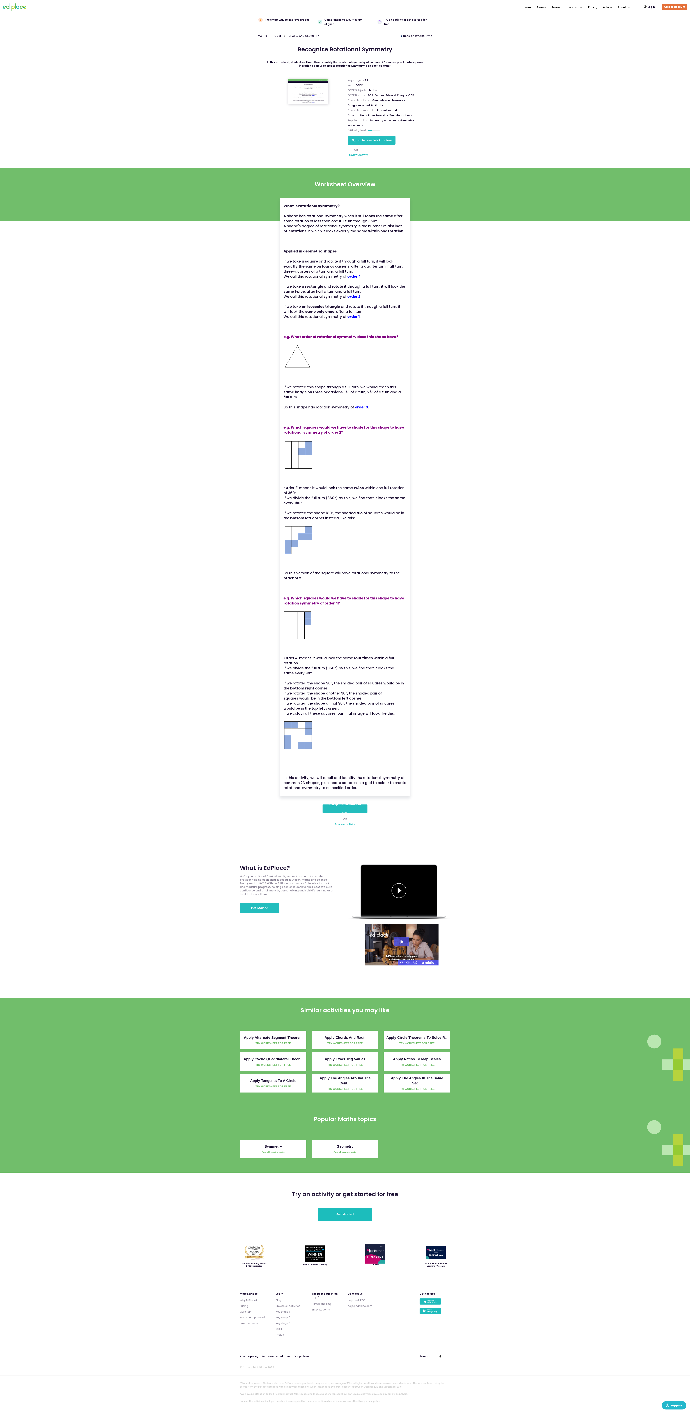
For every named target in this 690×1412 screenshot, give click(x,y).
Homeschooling (321, 1304)
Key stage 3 (283, 1323)
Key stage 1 (283, 1312)
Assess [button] (541, 7)
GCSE (359, 85)
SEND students (321, 1309)
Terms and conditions (275, 1356)
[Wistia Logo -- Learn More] (428, 962)
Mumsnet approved (252, 1317)
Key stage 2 (283, 1317)
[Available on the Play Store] (435, 1312)
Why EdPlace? (248, 1300)
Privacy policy (249, 1356)
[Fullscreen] (414, 962)
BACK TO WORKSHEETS (417, 36)
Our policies (301, 1356)
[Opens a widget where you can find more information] (674, 1405)
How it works (574, 7)
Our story (246, 1312)
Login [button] (651, 7)
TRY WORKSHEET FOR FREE (273, 1043)
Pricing (592, 7)
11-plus (280, 1335)
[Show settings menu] (407, 962)
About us (624, 7)
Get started (259, 908)
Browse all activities (288, 1306)
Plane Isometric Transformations (390, 115)
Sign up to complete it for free (372, 140)
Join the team (249, 1323)
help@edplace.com (360, 1306)
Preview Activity (358, 155)
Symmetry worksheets (384, 120)
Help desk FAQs (357, 1300)
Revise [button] (555, 7)
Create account (674, 7)
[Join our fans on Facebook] (440, 1356)
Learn (527, 7)
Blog (278, 1300)
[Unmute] (401, 962)
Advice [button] (607, 7)
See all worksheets (273, 1152)
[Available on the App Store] (435, 1303)
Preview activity (345, 824)
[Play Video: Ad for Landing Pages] (401, 942)
